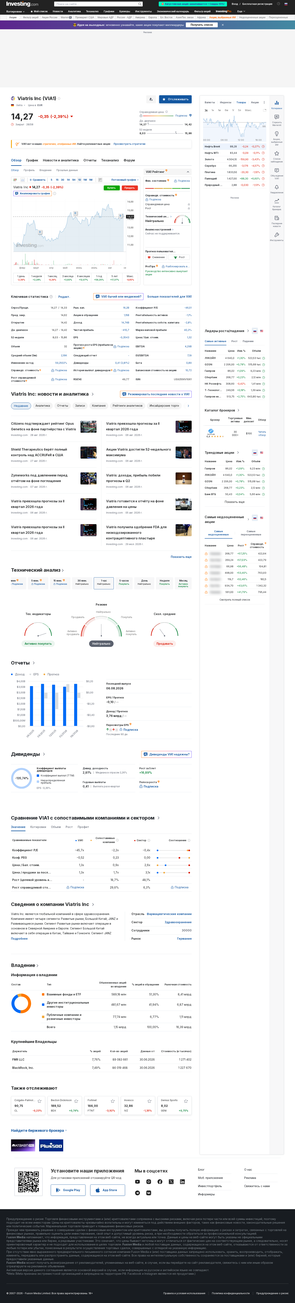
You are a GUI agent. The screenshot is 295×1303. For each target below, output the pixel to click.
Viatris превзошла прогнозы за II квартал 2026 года (133, 426)
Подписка (181, 115)
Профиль (29, 170)
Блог (201, 1169)
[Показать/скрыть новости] (100, 180)
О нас (248, 1169)
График (32, 160)
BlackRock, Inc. (23, 1067)
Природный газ (214, 184)
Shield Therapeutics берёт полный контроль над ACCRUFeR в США (39, 452)
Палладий (211, 178)
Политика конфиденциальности (231, 1293)
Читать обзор (262, 433)
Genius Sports (169, 1100)
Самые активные (215, 341)
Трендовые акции (219, 453)
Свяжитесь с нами (257, 1186)
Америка (140, 17)
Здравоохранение (178, 922)
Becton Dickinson (61, 1100)
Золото (209, 159)
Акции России (49, 17)
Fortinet (92, 1100)
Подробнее (19, 938)
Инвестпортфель (210, 1186)
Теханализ (110, 160)
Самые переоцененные (251, 533)
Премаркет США (84, 17)
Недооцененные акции (252, 17)
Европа (153, 17)
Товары (241, 102)
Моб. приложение (210, 1177)
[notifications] (278, 4)
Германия (184, 938)
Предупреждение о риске (272, 1293)
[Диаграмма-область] (22, 180)
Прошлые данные (67, 170)
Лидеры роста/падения (224, 331)
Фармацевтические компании (169, 914)
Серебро (210, 165)
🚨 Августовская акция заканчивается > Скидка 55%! (193, 4)
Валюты (210, 102)
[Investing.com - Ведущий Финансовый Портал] (22, 4)
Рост (234, 341)
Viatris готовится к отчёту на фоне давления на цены (135, 504)
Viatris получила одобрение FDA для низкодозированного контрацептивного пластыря (136, 532)
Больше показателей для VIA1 (170, 296)
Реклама (250, 1177)
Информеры (206, 1194)
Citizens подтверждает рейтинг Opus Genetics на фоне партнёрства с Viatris (43, 426)
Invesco (129, 1100)
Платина (210, 172)
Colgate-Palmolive (25, 1100)
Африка (201, 17)
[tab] (16, 583)
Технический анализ (35, 570)
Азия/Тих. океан (185, 17)
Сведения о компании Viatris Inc (50, 904)
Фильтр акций (202, 11)
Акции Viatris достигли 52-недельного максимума (138, 452)
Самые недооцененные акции (224, 519)
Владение (46, 170)
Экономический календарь (173, 11)
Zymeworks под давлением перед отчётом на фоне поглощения (39, 478)
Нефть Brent (212, 146)
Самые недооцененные (218, 533)
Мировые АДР (106, 17)
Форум (129, 160)
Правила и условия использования (184, 1293)
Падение (248, 341)
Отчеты (89, 160)
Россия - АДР (124, 17)
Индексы (225, 102)
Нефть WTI (211, 152)
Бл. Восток (166, 17)
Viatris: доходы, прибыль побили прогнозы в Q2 (133, 478)
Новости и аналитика (61, 160)
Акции (12, 17)
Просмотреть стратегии (129, 143)
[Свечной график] (15, 180)
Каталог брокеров (220, 410)
